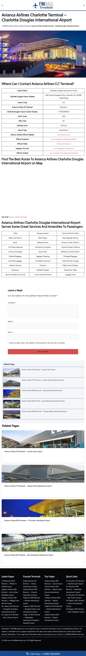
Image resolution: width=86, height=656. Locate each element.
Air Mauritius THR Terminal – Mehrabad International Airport (73, 589)
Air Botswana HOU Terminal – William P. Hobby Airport (9, 584)
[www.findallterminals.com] (43, 5)
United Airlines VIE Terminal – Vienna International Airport (30, 584)
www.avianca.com (63, 134)
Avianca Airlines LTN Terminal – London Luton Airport (38, 370)
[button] (83, 5)
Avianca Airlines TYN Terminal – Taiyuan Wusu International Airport (43, 380)
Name (11, 321)
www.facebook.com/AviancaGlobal (63, 139)
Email (10, 332)
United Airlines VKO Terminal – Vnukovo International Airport (30, 592)
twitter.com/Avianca (64, 144)
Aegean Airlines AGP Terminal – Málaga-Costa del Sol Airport (10, 601)
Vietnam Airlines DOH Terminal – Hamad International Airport (52, 601)
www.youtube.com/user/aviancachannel (64, 153)
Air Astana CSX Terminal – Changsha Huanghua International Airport (10, 609)
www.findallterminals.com (17, 640)
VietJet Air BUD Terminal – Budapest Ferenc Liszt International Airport (31, 609)
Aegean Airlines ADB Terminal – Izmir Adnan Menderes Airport (10, 592)
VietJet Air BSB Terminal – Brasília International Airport (31, 601)
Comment (12, 302)
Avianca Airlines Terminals (22, 26)
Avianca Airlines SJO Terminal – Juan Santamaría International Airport (43, 401)
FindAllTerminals (7, 26)
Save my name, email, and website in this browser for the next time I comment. (37, 343)
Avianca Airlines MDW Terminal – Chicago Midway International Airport (44, 411)
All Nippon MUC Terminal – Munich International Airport (75, 603)
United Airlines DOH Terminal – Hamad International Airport (52, 617)
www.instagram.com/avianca (64, 148)
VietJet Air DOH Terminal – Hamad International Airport (53, 609)
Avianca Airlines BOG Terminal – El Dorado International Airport (42, 390)
